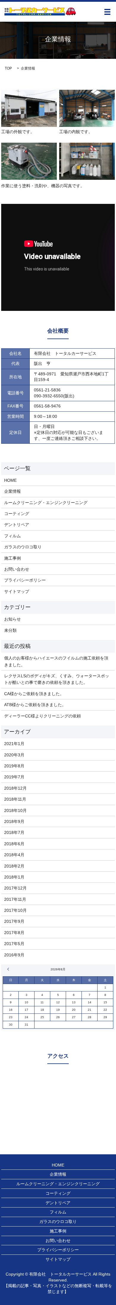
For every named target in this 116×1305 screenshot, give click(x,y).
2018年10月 (15, 810)
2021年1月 (14, 743)
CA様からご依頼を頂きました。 (34, 693)
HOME (10, 480)
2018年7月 (14, 832)
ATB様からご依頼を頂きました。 (35, 704)
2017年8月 (14, 932)
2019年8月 (14, 766)
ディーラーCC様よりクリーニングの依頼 (42, 716)
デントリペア (16, 524)
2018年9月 (14, 821)
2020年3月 (14, 755)
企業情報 (12, 491)
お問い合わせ (16, 569)
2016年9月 (14, 955)
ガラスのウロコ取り (23, 546)
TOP (8, 68)
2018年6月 (14, 843)
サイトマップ (16, 591)
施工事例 (12, 558)
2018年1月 (14, 877)
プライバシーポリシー (25, 580)
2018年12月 (15, 788)
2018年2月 (14, 866)
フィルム (12, 535)
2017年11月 (15, 899)
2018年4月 (14, 854)
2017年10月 (15, 910)
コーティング (16, 513)
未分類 (10, 630)
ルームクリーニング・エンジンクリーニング (45, 502)
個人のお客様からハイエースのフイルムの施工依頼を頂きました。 (56, 661)
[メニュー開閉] (107, 12)
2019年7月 (14, 777)
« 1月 (9, 969)
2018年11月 (15, 799)
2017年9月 (14, 921)
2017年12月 (15, 888)
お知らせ (12, 619)
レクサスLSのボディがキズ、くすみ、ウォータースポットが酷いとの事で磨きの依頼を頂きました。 (56, 679)
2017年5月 (14, 943)
